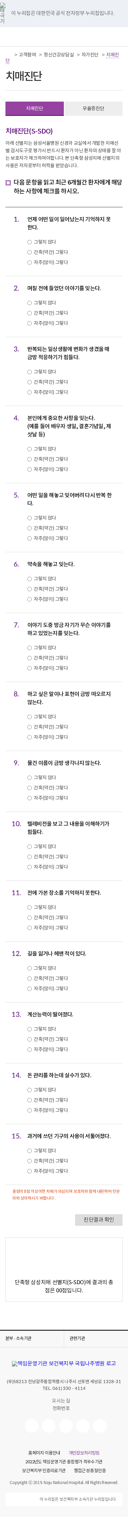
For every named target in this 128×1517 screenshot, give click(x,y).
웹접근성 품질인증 (90, 1471)
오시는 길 (61, 1401)
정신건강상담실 (59, 55)
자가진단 (90, 55)
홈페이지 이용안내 (44, 1453)
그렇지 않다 (45, 242)
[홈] (9, 55)
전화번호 (61, 1408)
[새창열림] (32, 1426)
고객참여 (27, 55)
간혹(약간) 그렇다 (51, 252)
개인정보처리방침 (84, 1453)
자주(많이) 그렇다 (51, 262)
